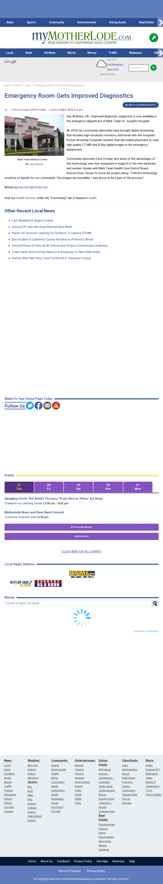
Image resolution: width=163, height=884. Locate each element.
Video (149, 777)
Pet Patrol (57, 807)
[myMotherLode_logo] (81, 38)
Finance (103, 828)
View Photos (35, 164)
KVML (78, 790)
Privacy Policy (83, 861)
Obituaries (10, 794)
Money (91, 52)
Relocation (105, 841)
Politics (8, 790)
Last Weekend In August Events (32, 220)
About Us (47, 861)
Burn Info (113, 69)
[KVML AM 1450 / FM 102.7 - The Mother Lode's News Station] (82, 573)
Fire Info (56, 811)
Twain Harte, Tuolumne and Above (107, 790)
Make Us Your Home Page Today (28, 399)
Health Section (25, 198)
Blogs (54, 777)
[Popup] (153, 37)
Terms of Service (69, 871)
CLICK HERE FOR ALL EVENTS (81, 551)
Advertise (118, 861)
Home (32, 861)
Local (9, 52)
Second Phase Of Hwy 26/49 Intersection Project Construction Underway (60, 245)
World (72, 52)
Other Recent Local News (30, 210)
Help (132, 861)
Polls (78, 803)
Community (56, 22)
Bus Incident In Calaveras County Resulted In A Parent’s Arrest (52, 239)
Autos (125, 773)
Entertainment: (85, 760)
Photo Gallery (153, 794)
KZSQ (78, 794)
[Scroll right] (160, 22)
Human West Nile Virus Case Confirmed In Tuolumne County (51, 258)
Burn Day (33, 765)
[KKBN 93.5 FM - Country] (48, 582)
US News (50, 52)
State (28, 52)
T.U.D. (149, 790)
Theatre (79, 769)
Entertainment (86, 22)
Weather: (34, 760)
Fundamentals (107, 824)
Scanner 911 (153, 769)
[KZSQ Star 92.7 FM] (19, 582)
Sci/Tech (9, 807)
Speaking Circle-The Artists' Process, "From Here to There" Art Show (54, 498)
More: (150, 760)
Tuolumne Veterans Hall (20, 517)
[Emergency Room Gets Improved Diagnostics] (34, 155)
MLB (30, 791)
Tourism (8, 811)
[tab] (19, 487)
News (10, 22)
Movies (79, 765)
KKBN (78, 798)
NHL (30, 799)
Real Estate (146, 22)
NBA (30, 795)
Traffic (112, 52)
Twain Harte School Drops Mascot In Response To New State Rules (56, 252)
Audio (149, 765)
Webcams (135, 52)
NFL (30, 786)
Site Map (102, 861)
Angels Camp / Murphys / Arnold (106, 803)
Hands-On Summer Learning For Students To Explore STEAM (51, 233)
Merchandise (129, 769)
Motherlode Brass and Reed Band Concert (34, 512)
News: (8, 760)
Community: (59, 760)
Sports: (33, 782)
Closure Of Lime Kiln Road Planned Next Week (42, 227)
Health (55, 773)
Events (55, 765)
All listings (105, 769)
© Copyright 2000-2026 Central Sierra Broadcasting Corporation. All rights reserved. (81, 878)
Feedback (63, 861)
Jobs (125, 765)
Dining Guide (117, 22)
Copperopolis (107, 811)
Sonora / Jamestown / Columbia (106, 778)
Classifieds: (130, 760)
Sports (31, 22)
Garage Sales (129, 794)
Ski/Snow (33, 777)
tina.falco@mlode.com (33, 187)
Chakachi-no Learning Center (24, 503)
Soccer (32, 803)
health (93, 198)
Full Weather (115, 64)
